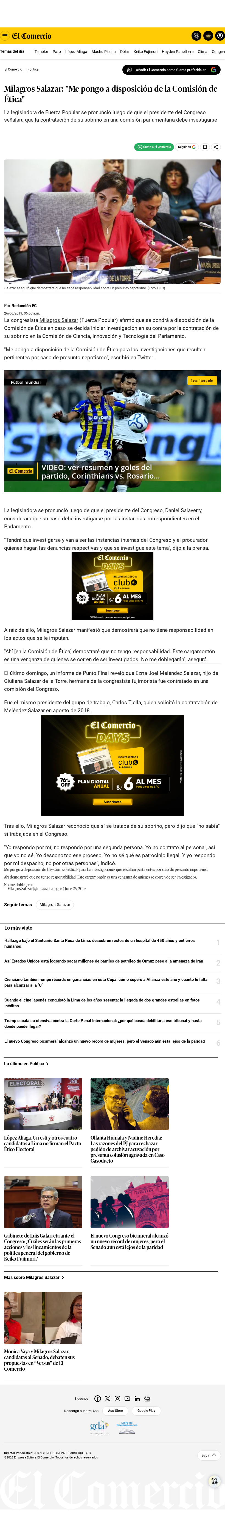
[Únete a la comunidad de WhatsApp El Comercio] (154, 147)
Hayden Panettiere (177, 51)
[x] (107, 1398)
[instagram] (117, 1398)
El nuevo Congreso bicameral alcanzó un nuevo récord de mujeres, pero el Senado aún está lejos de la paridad (104, 1041)
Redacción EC (24, 305)
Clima (202, 51)
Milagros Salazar (59, 320)
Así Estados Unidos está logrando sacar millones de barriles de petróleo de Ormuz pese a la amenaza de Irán (103, 961)
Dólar (124, 51)
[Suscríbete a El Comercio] (207, 36)
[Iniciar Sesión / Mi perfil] (220, 36)
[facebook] (97, 1398)
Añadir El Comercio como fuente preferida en (171, 70)
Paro (57, 51)
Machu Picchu (104, 51)
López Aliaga (76, 51)
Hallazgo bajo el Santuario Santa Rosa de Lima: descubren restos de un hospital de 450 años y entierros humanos (99, 943)
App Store (115, 1411)
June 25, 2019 (75, 888)
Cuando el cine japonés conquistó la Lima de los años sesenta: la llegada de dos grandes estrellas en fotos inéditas (102, 1003)
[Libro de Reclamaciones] (127, 1427)
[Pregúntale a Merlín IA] (215, 1481)
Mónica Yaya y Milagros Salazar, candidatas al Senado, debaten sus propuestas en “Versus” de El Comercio (39, 1360)
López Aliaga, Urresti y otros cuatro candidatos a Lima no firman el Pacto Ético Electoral (42, 1143)
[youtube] (127, 1398)
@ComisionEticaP (64, 869)
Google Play (146, 1411)
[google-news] (147, 1398)
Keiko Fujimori (146, 51)
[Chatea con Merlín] (196, 36)
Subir (205, 1455)
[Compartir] (216, 147)
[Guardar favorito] (205, 147)
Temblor (41, 51)
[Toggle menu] (5, 36)
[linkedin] (137, 1398)
